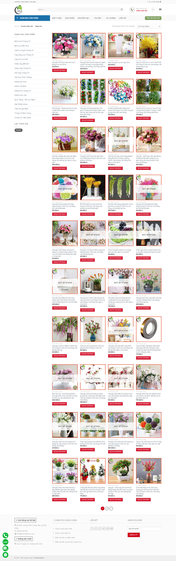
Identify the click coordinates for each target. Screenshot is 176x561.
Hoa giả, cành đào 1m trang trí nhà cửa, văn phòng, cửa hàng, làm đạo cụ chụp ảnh (120, 396)
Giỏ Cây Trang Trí (22, 73)
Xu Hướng (111, 18)
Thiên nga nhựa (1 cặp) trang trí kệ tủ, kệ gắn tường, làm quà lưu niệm (148, 251)
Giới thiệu (57, 18)
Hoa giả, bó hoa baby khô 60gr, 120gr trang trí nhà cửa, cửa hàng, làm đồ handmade (148, 206)
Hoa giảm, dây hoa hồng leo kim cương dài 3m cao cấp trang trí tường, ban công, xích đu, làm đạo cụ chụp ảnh (120, 301)
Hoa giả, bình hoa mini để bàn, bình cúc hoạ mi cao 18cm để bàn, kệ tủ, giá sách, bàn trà (148, 396)
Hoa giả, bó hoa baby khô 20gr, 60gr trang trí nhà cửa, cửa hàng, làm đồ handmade (63, 206)
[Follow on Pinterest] (158, 2)
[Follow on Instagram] (149, 2)
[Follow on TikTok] (152, 2)
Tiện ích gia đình (21, 108)
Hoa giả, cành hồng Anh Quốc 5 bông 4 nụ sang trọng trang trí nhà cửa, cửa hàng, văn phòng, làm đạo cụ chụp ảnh (64, 253)
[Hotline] (5, 535)
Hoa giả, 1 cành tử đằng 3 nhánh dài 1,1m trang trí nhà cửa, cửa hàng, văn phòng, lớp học (64, 348)
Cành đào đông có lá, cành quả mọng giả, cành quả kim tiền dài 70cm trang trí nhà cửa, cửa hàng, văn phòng (148, 491)
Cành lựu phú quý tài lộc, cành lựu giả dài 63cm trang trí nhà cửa (92, 347)
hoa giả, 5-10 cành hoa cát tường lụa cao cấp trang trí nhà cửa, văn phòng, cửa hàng (120, 444)
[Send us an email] (156, 2)
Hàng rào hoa (20, 81)
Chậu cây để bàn (22, 64)
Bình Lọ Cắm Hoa (22, 46)
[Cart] (160, 9)
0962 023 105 (141, 11)
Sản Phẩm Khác (21, 104)
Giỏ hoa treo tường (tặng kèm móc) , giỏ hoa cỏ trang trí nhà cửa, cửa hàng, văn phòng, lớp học (120, 206)
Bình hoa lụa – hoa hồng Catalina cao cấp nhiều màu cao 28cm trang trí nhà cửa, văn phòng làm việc (64, 396)
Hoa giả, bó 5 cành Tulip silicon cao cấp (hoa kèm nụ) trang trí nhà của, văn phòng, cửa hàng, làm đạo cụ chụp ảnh (92, 301)
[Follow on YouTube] (112, 529)
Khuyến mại (83, 18)
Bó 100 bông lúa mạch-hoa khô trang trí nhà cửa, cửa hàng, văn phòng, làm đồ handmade (91, 206)
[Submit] (122, 9)
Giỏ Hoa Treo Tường (23, 77)
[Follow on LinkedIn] (160, 2)
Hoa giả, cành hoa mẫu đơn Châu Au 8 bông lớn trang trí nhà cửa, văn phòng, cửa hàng (92, 158)
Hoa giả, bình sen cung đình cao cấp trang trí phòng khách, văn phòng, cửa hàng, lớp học (148, 300)
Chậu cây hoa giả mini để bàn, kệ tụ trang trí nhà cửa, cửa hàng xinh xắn (93, 443)
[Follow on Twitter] (154, 2)
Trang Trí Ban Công (23, 113)
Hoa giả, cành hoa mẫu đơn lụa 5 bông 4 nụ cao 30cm (63, 63)
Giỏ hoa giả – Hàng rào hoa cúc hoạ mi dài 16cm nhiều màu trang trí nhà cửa (64, 110)
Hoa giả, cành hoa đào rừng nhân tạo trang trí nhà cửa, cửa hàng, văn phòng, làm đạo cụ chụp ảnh (120, 348)
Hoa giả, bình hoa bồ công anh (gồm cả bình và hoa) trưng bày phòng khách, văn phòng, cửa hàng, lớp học (93, 64)
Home (17, 26)
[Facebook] (5, 555)
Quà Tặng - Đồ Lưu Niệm (25, 99)
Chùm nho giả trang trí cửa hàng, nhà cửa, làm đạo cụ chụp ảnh (119, 251)
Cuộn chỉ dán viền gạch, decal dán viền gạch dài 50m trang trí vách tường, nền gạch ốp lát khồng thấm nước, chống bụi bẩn (148, 349)
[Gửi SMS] (5, 548)
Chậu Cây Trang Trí (23, 68)
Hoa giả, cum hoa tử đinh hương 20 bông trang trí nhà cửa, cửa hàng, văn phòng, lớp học (92, 252)
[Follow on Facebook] (147, 2)
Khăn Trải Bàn (20, 86)
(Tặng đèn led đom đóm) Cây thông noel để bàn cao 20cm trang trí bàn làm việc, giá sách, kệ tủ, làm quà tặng (92, 491)
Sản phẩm (69, 18)
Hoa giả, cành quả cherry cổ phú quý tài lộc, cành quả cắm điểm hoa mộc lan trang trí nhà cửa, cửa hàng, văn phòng (93, 397)
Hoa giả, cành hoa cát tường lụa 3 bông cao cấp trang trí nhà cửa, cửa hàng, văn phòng (64, 444)
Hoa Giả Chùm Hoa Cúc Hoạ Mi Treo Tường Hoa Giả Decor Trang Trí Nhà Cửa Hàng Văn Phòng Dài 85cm (148, 110)
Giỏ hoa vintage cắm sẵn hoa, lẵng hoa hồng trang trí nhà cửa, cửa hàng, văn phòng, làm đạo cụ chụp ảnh (64, 159)
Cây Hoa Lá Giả (21, 59)
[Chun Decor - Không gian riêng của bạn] (18, 9)
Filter (18, 130)
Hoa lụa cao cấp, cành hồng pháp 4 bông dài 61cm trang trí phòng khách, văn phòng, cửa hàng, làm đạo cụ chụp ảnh (120, 159)
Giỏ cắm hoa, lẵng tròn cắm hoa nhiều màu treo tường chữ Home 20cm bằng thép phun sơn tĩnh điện (64, 300)
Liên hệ (122, 18)
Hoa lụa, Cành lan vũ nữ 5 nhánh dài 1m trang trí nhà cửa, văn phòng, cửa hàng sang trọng (148, 64)
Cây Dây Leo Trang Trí (24, 55)
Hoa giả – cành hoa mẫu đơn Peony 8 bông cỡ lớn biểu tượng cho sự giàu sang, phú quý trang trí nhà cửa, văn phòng (148, 159)
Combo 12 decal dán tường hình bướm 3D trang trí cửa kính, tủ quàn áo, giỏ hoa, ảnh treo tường (120, 110)
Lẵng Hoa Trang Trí (23, 91)
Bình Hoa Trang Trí (22, 41)
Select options (59, 70)
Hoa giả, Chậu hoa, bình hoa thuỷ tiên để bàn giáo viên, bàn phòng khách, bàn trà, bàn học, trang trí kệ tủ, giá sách (64, 491)
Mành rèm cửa (21, 95)
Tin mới (97, 18)
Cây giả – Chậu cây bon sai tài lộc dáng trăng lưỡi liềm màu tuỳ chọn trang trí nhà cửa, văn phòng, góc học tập (120, 491)
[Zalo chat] (5, 542)
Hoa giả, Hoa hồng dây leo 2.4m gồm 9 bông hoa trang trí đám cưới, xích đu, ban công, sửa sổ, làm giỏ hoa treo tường (92, 111)
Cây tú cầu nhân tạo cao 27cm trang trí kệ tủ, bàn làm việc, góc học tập (148, 443)
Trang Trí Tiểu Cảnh (23, 117)
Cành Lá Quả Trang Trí (24, 50)
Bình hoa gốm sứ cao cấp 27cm (119, 62)
